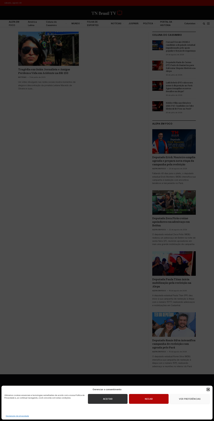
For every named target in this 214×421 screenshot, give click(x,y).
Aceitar (107, 398)
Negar (149, 398)
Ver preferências (190, 398)
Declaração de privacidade (17, 416)
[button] (208, 389)
